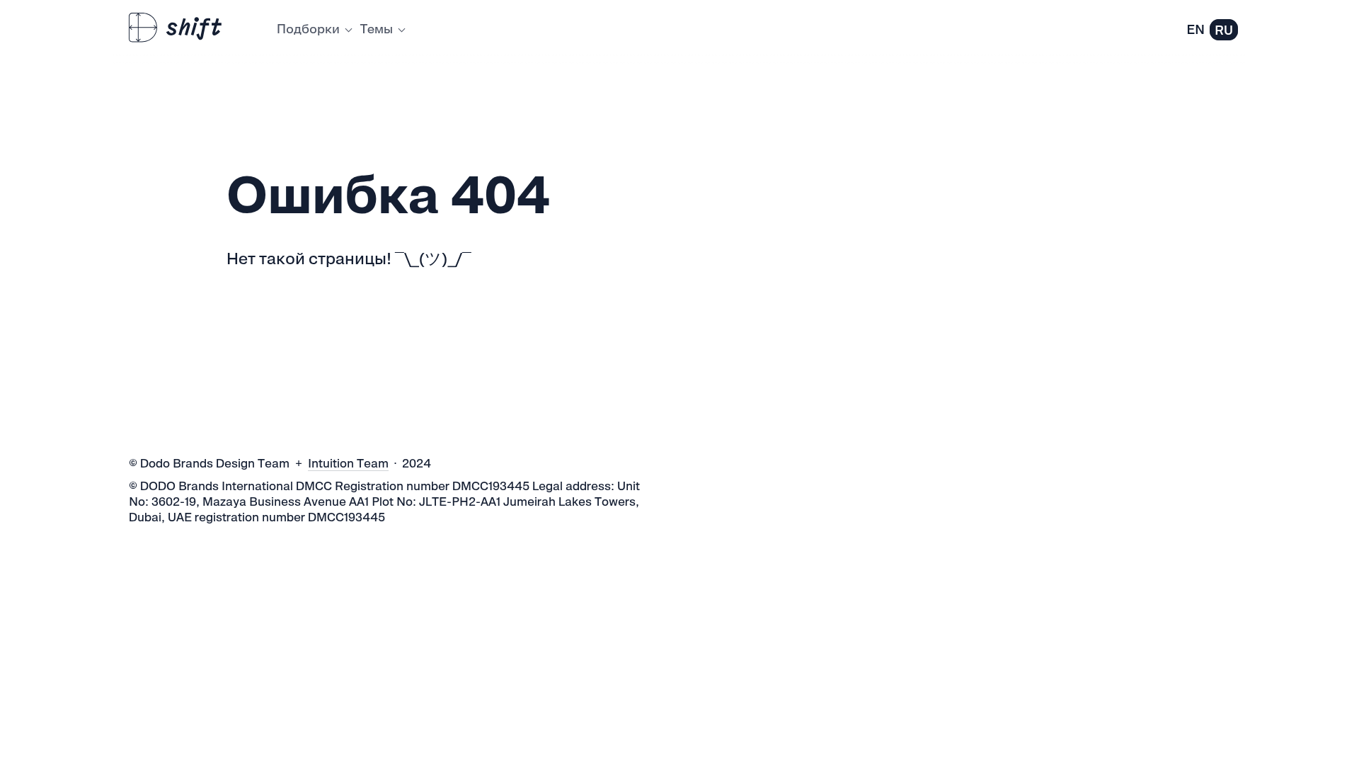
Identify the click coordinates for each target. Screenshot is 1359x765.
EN (1196, 29)
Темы (376, 28)
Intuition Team (348, 463)
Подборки (308, 28)
